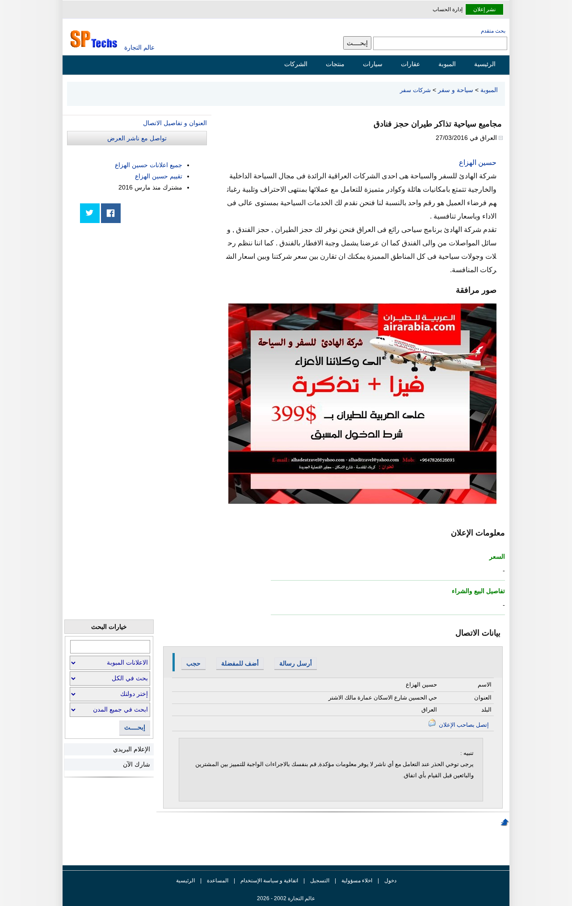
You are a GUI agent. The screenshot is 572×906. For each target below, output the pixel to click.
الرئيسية (485, 63)
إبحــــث (134, 727)
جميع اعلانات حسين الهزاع (148, 165)
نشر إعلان (484, 9)
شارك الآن (136, 764)
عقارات (410, 63)
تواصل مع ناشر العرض (137, 138)
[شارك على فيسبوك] (111, 213)
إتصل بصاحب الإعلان (463, 724)
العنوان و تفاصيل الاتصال (175, 122)
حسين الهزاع (477, 162)
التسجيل (319, 880)
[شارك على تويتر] (90, 213)
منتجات (335, 63)
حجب (193, 663)
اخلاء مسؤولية (356, 880)
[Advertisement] (140, 291)
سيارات (373, 63)
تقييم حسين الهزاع (158, 176)
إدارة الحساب (448, 9)
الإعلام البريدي (131, 749)
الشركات (295, 63)
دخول (390, 880)
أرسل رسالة (295, 663)
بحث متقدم (493, 31)
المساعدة (217, 880)
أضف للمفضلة (240, 663)
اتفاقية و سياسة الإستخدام (268, 880)
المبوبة (447, 63)
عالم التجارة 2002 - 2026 (286, 898)
